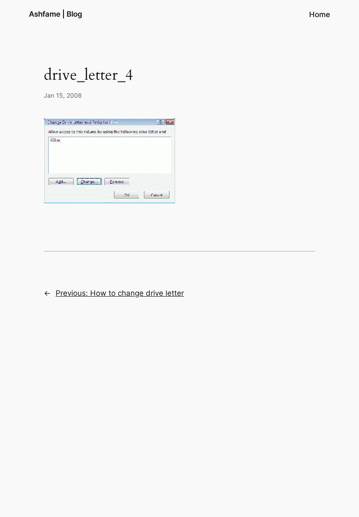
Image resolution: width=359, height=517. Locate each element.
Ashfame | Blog (55, 14)
